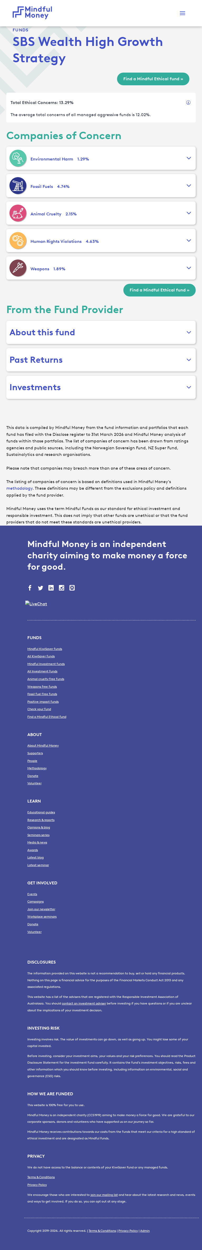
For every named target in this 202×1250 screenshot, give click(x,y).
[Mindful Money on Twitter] (41, 588)
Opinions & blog (38, 827)
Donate (32, 776)
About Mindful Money (43, 745)
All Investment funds (42, 671)
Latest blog (35, 857)
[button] (182, 13)
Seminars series (38, 835)
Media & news (37, 842)
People (32, 761)
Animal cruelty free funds (45, 679)
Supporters (35, 753)
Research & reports (40, 820)
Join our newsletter (41, 909)
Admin (145, 1231)
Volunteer (34, 783)
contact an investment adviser (84, 1003)
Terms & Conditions (41, 1177)
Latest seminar (38, 865)
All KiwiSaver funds (41, 656)
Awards (32, 850)
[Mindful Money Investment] (34, 13)
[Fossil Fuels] (17, 185)
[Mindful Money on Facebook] (30, 588)
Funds (20, 29)
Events (32, 894)
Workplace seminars (42, 916)
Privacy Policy (37, 1185)
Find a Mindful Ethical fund (46, 717)
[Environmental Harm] (17, 158)
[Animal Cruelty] (17, 213)
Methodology (37, 768)
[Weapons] (17, 268)
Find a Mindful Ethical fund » (153, 78)
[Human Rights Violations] (17, 240)
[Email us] (72, 588)
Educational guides (41, 812)
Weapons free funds (42, 686)
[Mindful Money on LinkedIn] (51, 588)
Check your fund (39, 709)
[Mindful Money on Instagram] (62, 588)
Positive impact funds (43, 702)
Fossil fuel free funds (42, 694)
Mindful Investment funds (46, 664)
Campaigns (35, 901)
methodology (19, 488)
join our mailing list (104, 1195)
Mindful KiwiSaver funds (44, 649)
